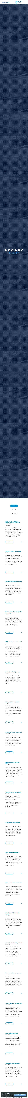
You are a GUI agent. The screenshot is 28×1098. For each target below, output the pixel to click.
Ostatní (14, 513)
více (9, 542)
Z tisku (14, 509)
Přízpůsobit (16, 1094)
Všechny (14, 506)
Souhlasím (23, 1094)
